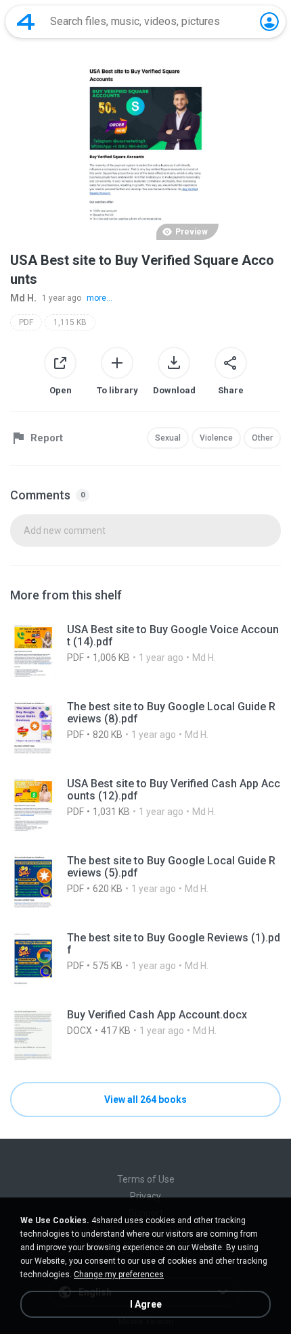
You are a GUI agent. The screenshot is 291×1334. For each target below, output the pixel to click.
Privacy (145, 1196)
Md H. (23, 298)
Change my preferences (119, 1274)
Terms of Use (146, 1179)
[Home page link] (26, 21)
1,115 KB (70, 322)
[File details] (145, 651)
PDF (26, 322)
